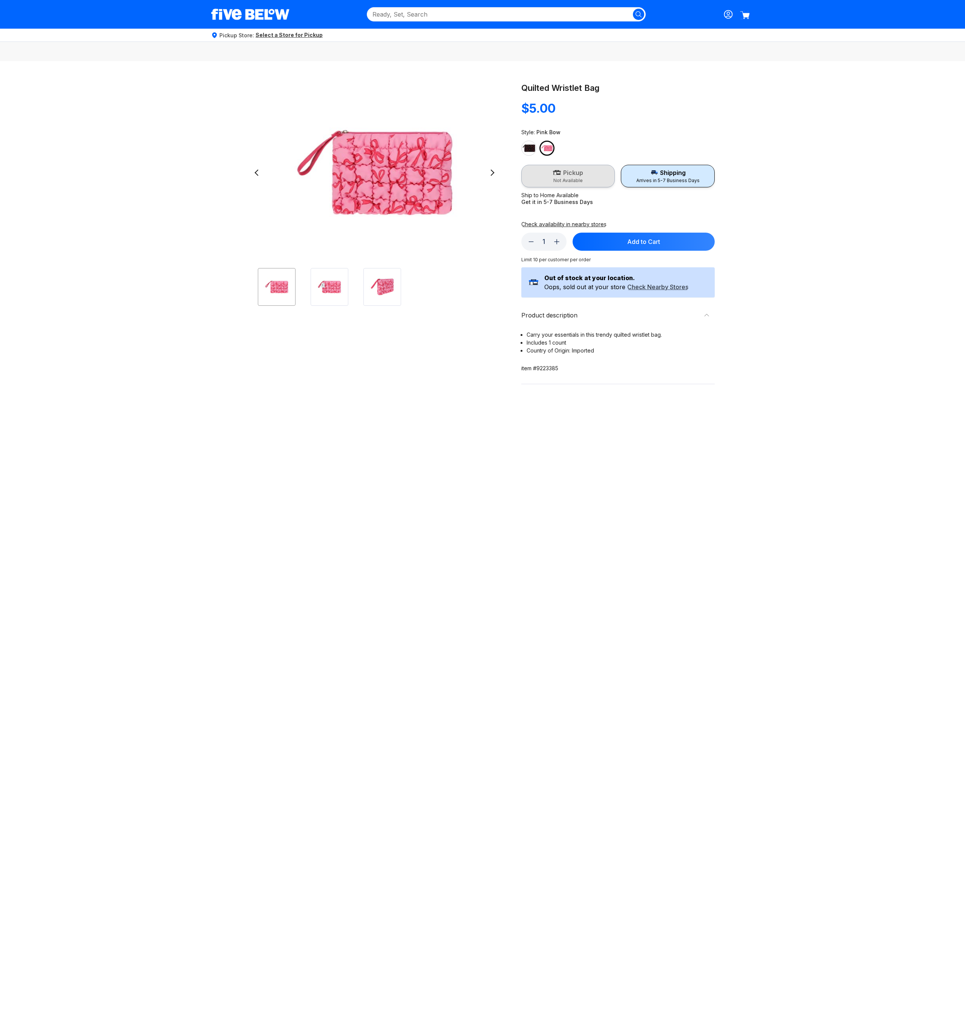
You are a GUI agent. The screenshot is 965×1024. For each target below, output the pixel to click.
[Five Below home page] (250, 14)
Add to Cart (643, 241)
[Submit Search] (638, 14)
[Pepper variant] (528, 148)
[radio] (568, 176)
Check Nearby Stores (657, 287)
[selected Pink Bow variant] (546, 148)
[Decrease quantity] (531, 242)
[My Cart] (745, 15)
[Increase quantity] (557, 242)
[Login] (728, 14)
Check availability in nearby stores (564, 224)
